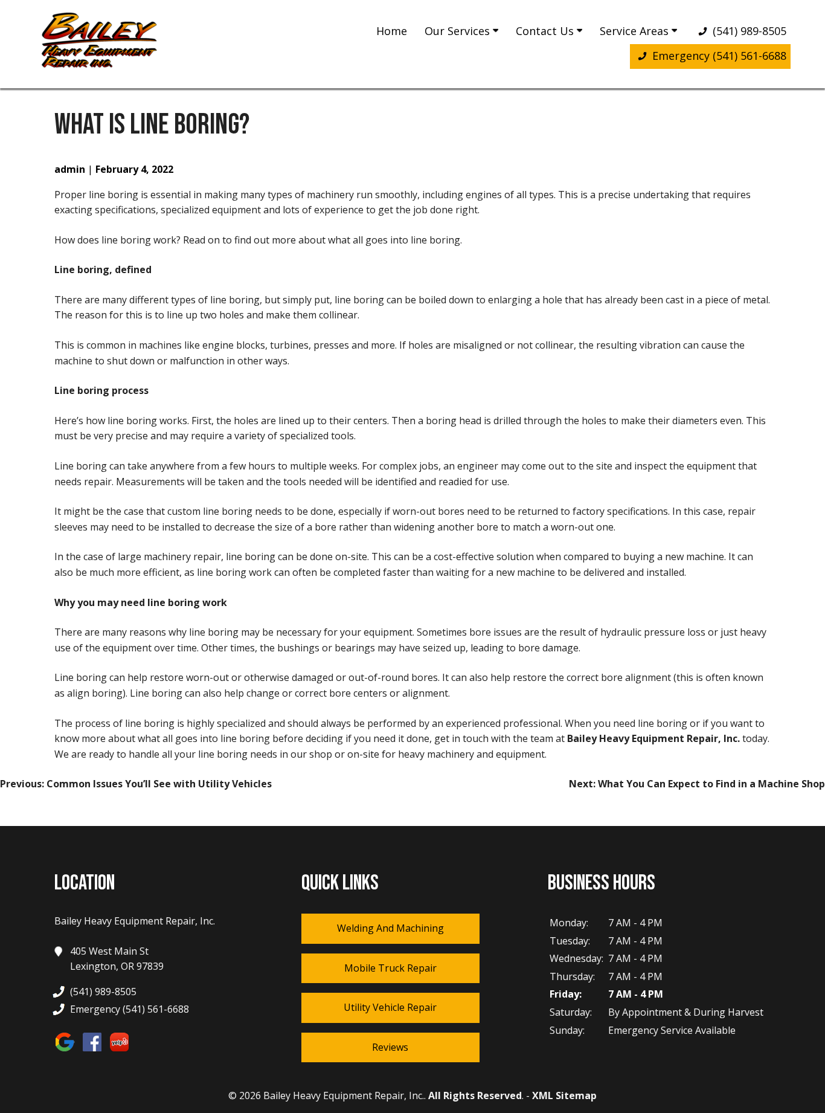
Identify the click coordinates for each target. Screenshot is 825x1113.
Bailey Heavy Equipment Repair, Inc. (653, 738)
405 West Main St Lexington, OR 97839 (117, 958)
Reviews (390, 1047)
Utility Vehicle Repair (390, 1007)
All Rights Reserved (475, 1095)
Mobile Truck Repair (390, 968)
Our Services (459, 31)
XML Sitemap (564, 1095)
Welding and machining (390, 928)
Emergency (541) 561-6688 (717, 55)
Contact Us (546, 31)
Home (391, 31)
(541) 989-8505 (748, 31)
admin (69, 169)
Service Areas (636, 31)
